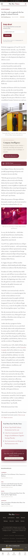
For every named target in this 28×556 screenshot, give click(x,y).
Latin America (11, 517)
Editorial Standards (19, 535)
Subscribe (7, 35)
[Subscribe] (25, 3)
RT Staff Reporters (6, 17)
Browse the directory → (11, 156)
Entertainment (5, 9)
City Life (11, 521)
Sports (17, 521)
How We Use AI (5, 538)
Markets (23, 517)
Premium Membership (21, 538)
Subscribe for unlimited (18, 549)
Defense (6, 521)
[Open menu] (2, 4)
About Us (6, 535)
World (17, 517)
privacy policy (18, 40)
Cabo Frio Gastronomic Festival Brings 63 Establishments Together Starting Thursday (14, 435)
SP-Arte (20, 204)
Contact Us (11, 535)
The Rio (14, 4)
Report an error (8, 417)
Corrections (12, 538)
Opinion (22, 521)
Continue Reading (7, 549)
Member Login (20, 541)
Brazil (4, 517)
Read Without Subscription (10, 541)
